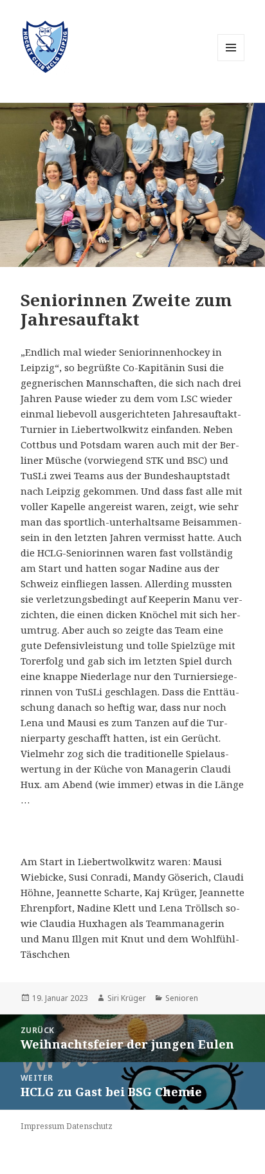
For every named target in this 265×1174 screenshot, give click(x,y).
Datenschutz (89, 1126)
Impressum (42, 1126)
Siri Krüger (126, 998)
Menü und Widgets (231, 60)
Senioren (181, 998)
